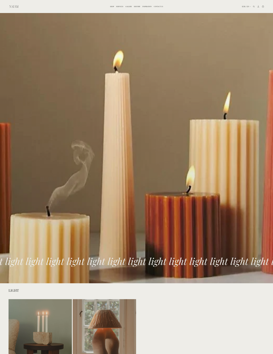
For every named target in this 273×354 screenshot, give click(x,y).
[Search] (253, 6)
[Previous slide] (12, 338)
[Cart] (263, 6)
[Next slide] (68, 338)
